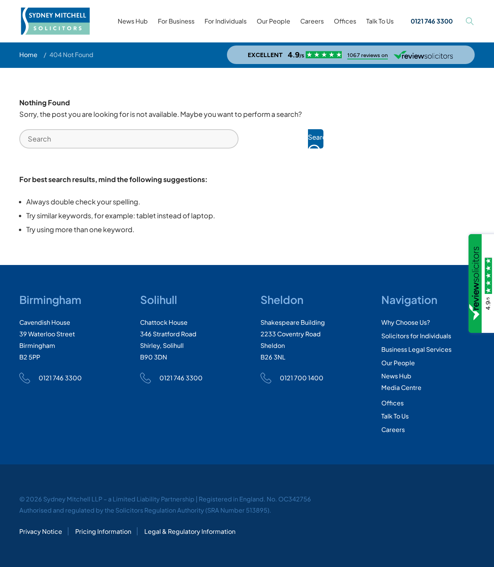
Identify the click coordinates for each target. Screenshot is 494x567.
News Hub (396, 376)
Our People (398, 363)
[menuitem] (133, 21)
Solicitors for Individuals (416, 336)
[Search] (470, 21)
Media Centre (401, 387)
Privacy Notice (40, 531)
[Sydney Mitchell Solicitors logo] (55, 21)
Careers (393, 429)
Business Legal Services (416, 349)
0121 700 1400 (301, 378)
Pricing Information (103, 531)
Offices (392, 403)
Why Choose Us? (405, 322)
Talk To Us (395, 416)
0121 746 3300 (60, 378)
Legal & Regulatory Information (189, 531)
